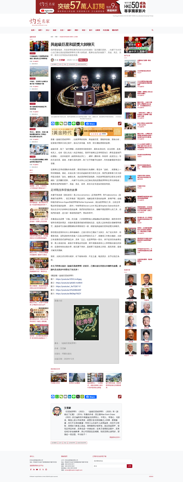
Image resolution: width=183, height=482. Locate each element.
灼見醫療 (32, 156)
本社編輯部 (35, 61)
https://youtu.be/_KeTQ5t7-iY (68, 286)
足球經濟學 (72, 64)
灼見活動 (106, 30)
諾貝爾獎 (54, 64)
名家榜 (97, 30)
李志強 (139, 188)
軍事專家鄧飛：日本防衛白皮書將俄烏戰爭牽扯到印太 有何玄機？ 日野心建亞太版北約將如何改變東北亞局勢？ (144, 210)
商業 (76, 30)
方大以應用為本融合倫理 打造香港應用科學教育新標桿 (144, 83)
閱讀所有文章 (114, 437)
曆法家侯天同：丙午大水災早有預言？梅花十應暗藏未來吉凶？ (39, 321)
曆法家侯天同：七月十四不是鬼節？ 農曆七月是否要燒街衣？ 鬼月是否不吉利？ (39, 221)
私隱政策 (151, 476)
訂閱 (129, 466)
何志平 (139, 72)
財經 (54, 30)
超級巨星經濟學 (81, 64)
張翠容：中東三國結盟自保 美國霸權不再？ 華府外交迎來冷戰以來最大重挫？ (39, 271)
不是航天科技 (141, 186)
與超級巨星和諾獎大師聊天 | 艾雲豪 (69, 36)
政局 (32, 30)
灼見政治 (32, 53)
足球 (60, 64)
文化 (47, 30)
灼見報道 (32, 78)
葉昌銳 (139, 64)
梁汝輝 (139, 222)
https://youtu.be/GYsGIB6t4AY (68, 290)
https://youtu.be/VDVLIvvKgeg (68, 279)
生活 (61, 30)
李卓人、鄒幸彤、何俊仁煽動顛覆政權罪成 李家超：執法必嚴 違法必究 (39, 134)
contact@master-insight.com (73, 470)
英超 (65, 64)
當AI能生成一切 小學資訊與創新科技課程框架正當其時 (144, 219)
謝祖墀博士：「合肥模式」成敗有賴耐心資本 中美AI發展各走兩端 (95, 385)
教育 (40, 30)
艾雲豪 (62, 60)
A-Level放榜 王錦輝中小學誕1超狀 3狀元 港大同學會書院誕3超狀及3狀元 (144, 145)
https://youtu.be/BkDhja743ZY (68, 294)
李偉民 (139, 242)
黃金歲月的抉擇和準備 (144, 154)
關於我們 (115, 30)
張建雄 (139, 156)
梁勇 (138, 252)
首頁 (52, 36)
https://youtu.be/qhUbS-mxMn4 (69, 283)
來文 (138, 168)
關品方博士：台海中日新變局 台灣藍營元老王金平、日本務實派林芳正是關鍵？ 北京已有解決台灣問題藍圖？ (144, 106)
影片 (90, 30)
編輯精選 (140, 179)
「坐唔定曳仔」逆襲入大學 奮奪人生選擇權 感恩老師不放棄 (144, 114)
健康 (69, 30)
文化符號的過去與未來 (144, 71)
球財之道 (83, 60)
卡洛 (138, 263)
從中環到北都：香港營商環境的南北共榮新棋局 (113, 385)
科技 (83, 30)
